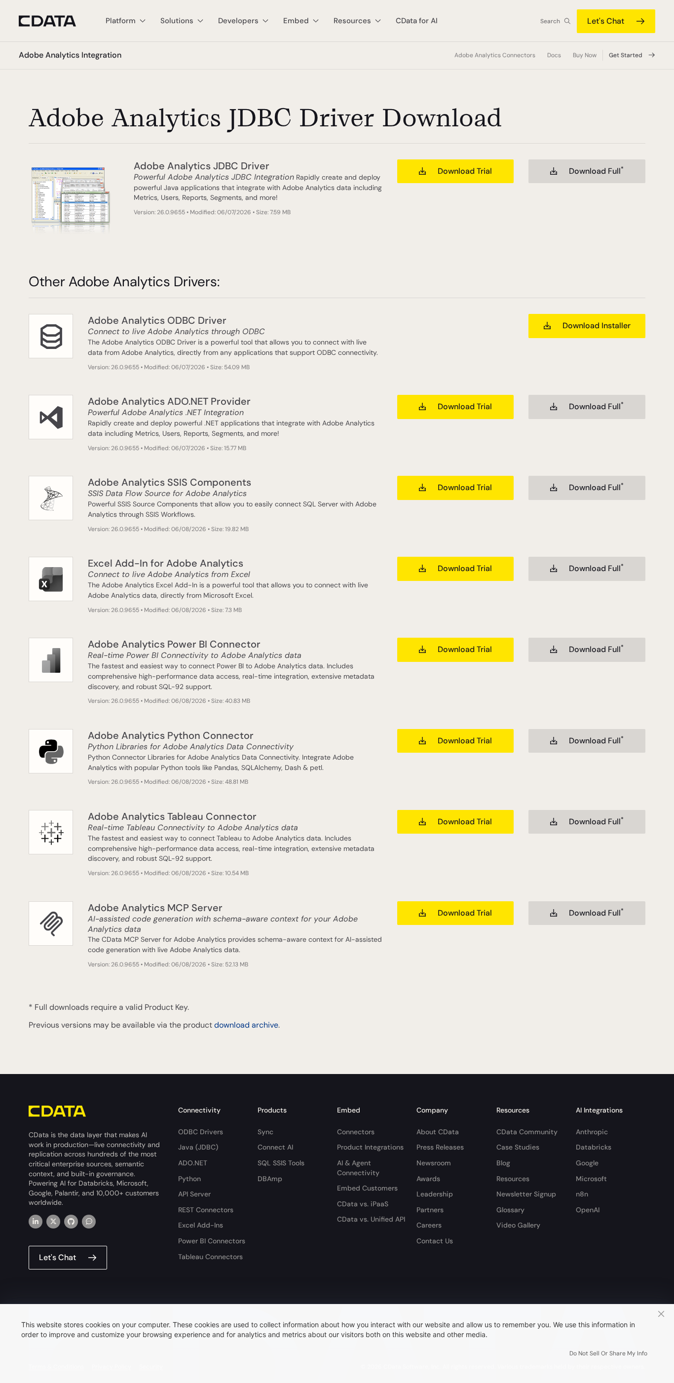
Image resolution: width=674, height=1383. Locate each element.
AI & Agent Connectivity (358, 1167)
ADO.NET (192, 1162)
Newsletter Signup (526, 1194)
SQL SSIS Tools (281, 1162)
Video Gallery (518, 1225)
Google (587, 1162)
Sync (265, 1131)
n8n (582, 1194)
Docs (554, 55)
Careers (429, 1225)
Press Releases (440, 1147)
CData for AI (417, 21)
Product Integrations (370, 1147)
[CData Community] (89, 1222)
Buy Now (585, 55)
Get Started (625, 55)
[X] (53, 1222)
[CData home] (55, 21)
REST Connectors (205, 1209)
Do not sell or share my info (608, 1353)
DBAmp (270, 1178)
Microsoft (591, 1178)
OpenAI (587, 1209)
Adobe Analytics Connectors (494, 55)
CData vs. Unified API (371, 1219)
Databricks (593, 1147)
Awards (428, 1178)
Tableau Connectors (210, 1256)
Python (189, 1178)
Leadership (434, 1194)
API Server (194, 1194)
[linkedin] (35, 1222)
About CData (437, 1131)
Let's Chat (605, 21)
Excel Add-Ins (200, 1225)
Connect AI (275, 1147)
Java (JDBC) (198, 1147)
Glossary (510, 1209)
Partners (430, 1209)
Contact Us (434, 1240)
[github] (71, 1222)
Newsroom (433, 1162)
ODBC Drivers (200, 1131)
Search (550, 21)
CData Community (527, 1131)
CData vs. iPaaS (362, 1203)
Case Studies (517, 1147)
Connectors (355, 1131)
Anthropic (592, 1131)
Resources (512, 1178)
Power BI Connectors (211, 1240)
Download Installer (596, 325)
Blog (503, 1162)
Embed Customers (367, 1188)
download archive (246, 1025)
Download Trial (465, 171)
